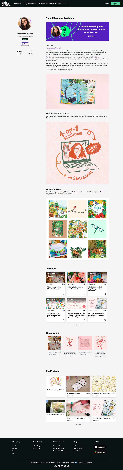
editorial (53, 59)
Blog (13, 453)
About (14, 446)
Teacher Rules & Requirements (61, 451)
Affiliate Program (37, 446)
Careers (14, 448)
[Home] (6, 3)
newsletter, (60, 192)
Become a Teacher (58, 446)
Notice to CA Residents (85, 462)
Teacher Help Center (58, 448)
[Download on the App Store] (102, 447)
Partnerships (36, 448)
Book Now (91, 36)
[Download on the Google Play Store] (102, 452)
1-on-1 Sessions (77, 451)
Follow (26, 44)
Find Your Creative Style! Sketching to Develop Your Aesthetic (96, 315)
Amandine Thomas (54, 48)
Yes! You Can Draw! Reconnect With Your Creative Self (53, 315)
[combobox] (46, 3)
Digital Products (77, 448)
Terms (58, 462)
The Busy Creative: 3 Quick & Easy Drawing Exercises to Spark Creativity (76, 315)
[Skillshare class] (55, 277)
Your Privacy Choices (68, 462)
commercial (63, 59)
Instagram (75, 192)
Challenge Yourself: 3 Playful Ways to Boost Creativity (95, 288)
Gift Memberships (78, 446)
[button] (20, 3)
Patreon (102, 192)
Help (47, 462)
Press (13, 451)
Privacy (53, 462)
